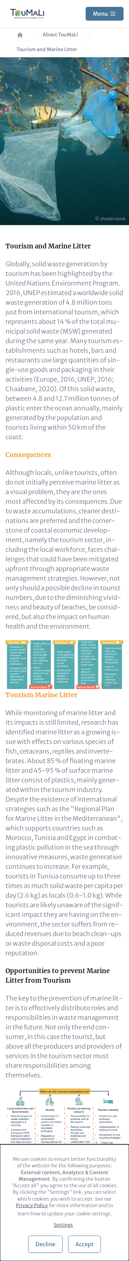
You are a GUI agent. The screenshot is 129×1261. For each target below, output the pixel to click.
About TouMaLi (60, 35)
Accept (84, 1244)
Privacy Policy (32, 1205)
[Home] (27, 13)
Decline (45, 1244)
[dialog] (64, 1202)
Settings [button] (63, 1225)
